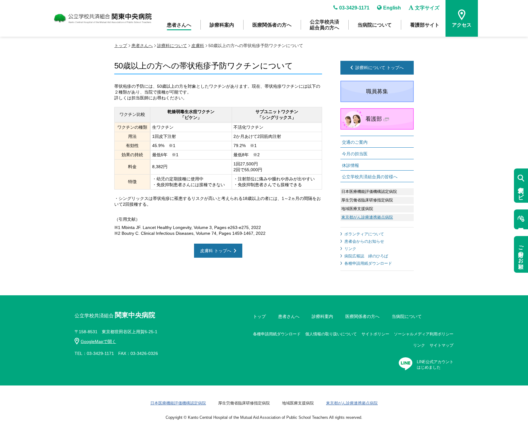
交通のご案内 (355, 142)
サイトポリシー (375, 334)
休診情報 (350, 165)
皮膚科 (197, 45)
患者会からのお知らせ (364, 241)
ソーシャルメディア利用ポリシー (423, 334)
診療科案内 (222, 25)
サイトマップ (441, 345)
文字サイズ (427, 7)
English (392, 7)
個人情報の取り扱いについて (331, 334)
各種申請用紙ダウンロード (368, 263)
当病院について (375, 25)
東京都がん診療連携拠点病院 (367, 217)
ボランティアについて (364, 234)
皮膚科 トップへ (215, 250)
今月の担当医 (355, 153)
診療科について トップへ (379, 67)
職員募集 (377, 91)
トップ (120, 45)
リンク (350, 248)
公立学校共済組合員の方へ (324, 24)
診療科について (172, 45)
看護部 (373, 119)
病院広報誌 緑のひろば (366, 256)
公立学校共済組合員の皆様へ (370, 176)
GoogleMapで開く (98, 341)
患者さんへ (179, 25)
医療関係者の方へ (272, 25)
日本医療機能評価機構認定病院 (178, 403)
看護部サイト (424, 25)
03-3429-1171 (354, 7)
